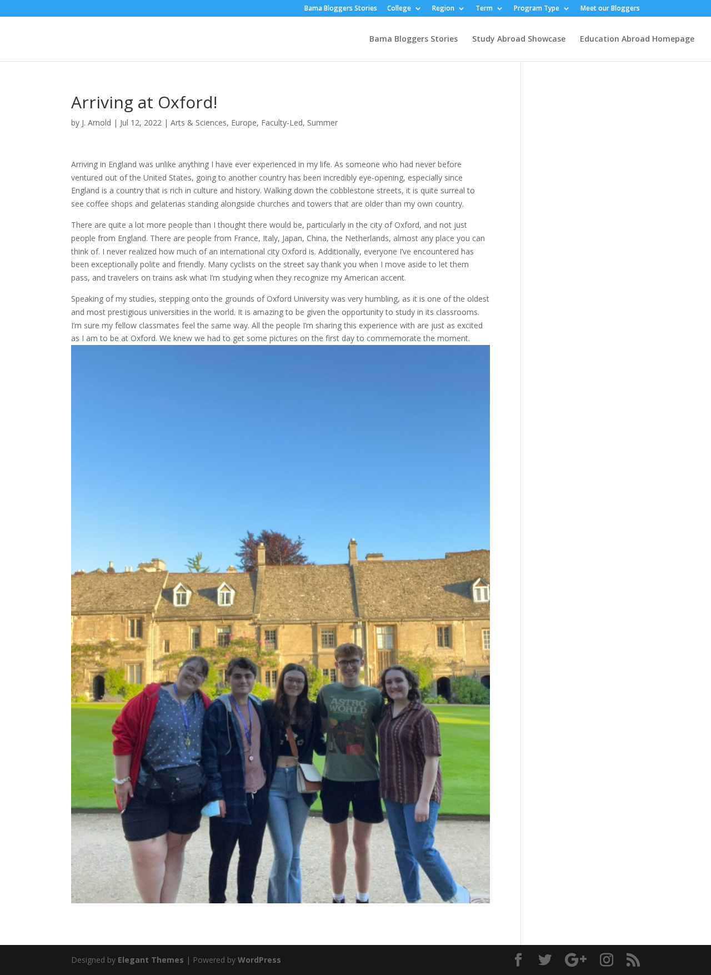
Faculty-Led (282, 122)
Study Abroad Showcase (518, 39)
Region (443, 9)
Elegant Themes (151, 959)
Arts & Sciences (199, 122)
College (399, 9)
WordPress (259, 959)
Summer (322, 122)
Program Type (536, 9)
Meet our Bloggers (610, 9)
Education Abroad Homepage (637, 39)
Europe (244, 122)
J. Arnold (96, 122)
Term (484, 9)
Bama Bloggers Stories (340, 9)
